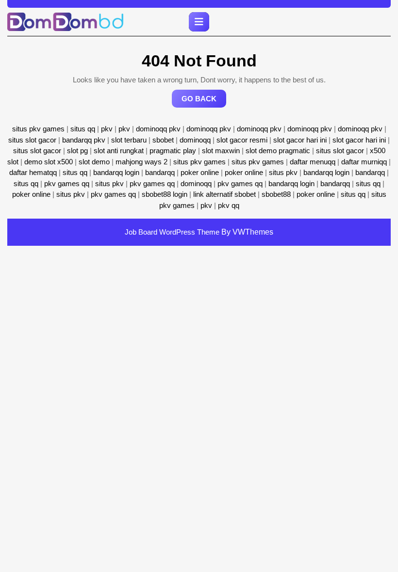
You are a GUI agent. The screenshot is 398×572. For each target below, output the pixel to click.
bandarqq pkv (83, 140)
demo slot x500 (48, 162)
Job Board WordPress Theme (172, 232)
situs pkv (283, 172)
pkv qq (228, 205)
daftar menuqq (312, 162)
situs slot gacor (32, 140)
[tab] (199, 22)
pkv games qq (66, 183)
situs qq (82, 129)
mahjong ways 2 (141, 162)
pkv (107, 129)
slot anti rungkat (119, 150)
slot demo (94, 162)
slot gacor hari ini (300, 140)
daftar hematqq (33, 172)
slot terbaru (129, 140)
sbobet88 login (164, 194)
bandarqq (160, 172)
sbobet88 (276, 194)
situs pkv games (38, 129)
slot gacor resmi (241, 140)
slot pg (77, 150)
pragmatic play (172, 150)
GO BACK (204, 101)
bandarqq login (116, 172)
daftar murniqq (364, 162)
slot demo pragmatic (278, 150)
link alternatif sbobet (224, 194)
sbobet (163, 140)
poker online (200, 172)
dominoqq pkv (158, 129)
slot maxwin (221, 150)
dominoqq (195, 140)
